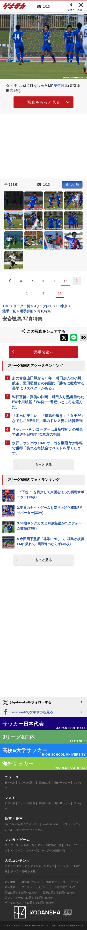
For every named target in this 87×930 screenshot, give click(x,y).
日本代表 (10, 782)
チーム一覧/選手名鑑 (23, 871)
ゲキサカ (14, 7)
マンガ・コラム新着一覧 (19, 845)
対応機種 (10, 881)
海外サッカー (62, 782)
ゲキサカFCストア (16, 866)
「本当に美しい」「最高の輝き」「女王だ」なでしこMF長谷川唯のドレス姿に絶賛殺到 (48, 418)
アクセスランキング (42, 866)
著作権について (31, 881)
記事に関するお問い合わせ (59, 892)
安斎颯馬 (61, 86)
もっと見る (43, 464)
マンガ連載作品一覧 (49, 845)
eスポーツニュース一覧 (25, 850)
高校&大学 (45, 782)
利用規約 (10, 887)
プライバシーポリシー (35, 887)
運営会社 (51, 881)
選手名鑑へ (43, 352)
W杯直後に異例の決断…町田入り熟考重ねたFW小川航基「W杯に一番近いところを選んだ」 (48, 402)
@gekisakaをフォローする (30, 702)
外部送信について (64, 887)
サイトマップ (71, 881)
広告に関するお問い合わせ (21, 892)
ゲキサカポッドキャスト (30, 829)
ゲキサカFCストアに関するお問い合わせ (29, 902)
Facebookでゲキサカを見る (31, 712)
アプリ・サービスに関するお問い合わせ (29, 897)
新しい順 (72, 184)
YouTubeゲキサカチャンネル (22, 824)
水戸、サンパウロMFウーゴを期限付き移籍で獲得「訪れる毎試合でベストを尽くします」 (47, 448)
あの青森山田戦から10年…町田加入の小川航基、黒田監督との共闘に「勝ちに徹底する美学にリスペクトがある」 (48, 383)
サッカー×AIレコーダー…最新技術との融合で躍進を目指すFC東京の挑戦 (47, 431)
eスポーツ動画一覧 (53, 850)
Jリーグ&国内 (27, 782)
